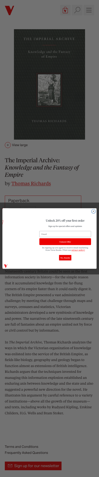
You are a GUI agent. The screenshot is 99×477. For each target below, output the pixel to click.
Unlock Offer (65, 241)
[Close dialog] (93, 211)
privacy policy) (78, 250)
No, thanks (65, 258)
